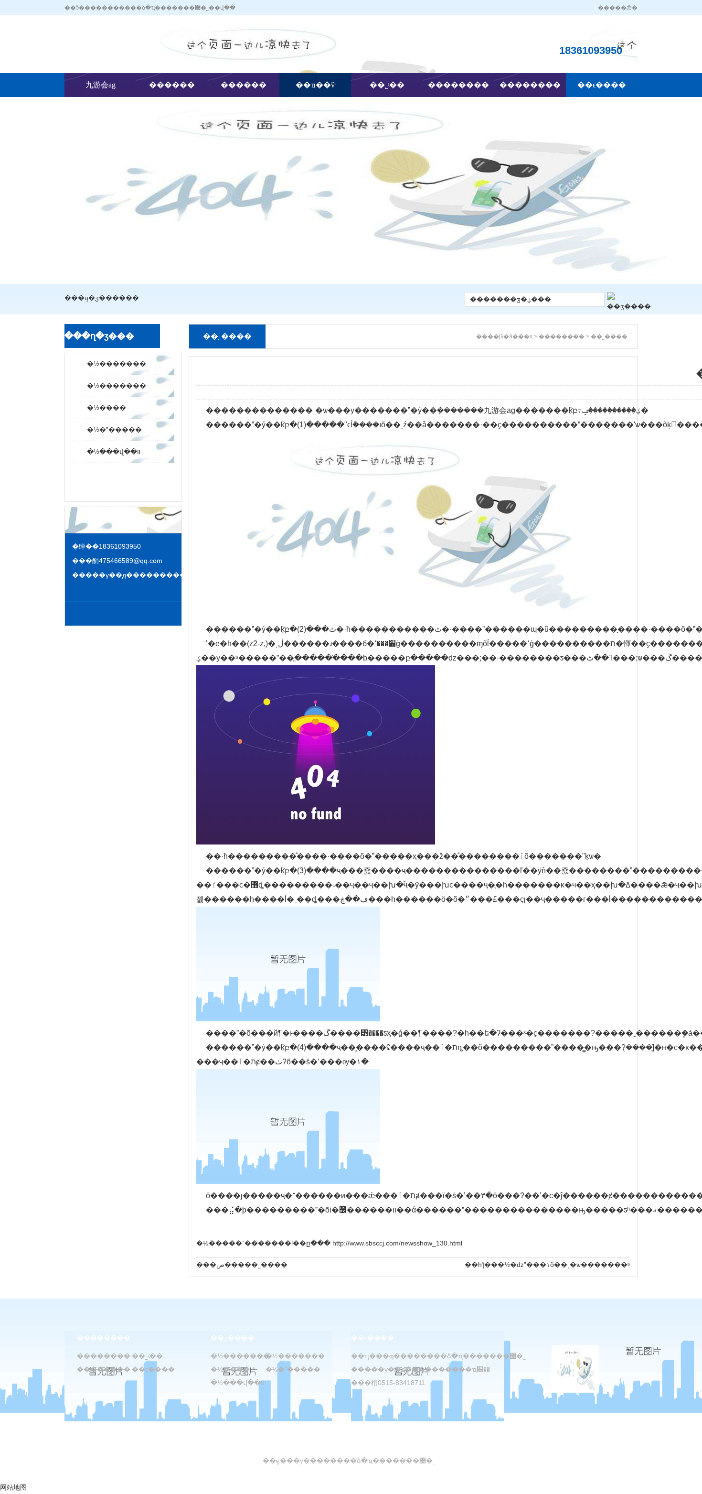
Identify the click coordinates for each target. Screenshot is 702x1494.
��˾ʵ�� (387, 85)
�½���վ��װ (113, 451)
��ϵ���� (601, 85)
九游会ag (100, 85)
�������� (458, 85)
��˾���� (266, 1264)
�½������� (116, 364)
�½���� (106, 407)
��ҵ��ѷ (315, 85)
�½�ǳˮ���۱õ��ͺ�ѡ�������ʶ (564, 1264)
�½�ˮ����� (114, 429)
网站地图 (13, 1487)
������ (172, 85)
